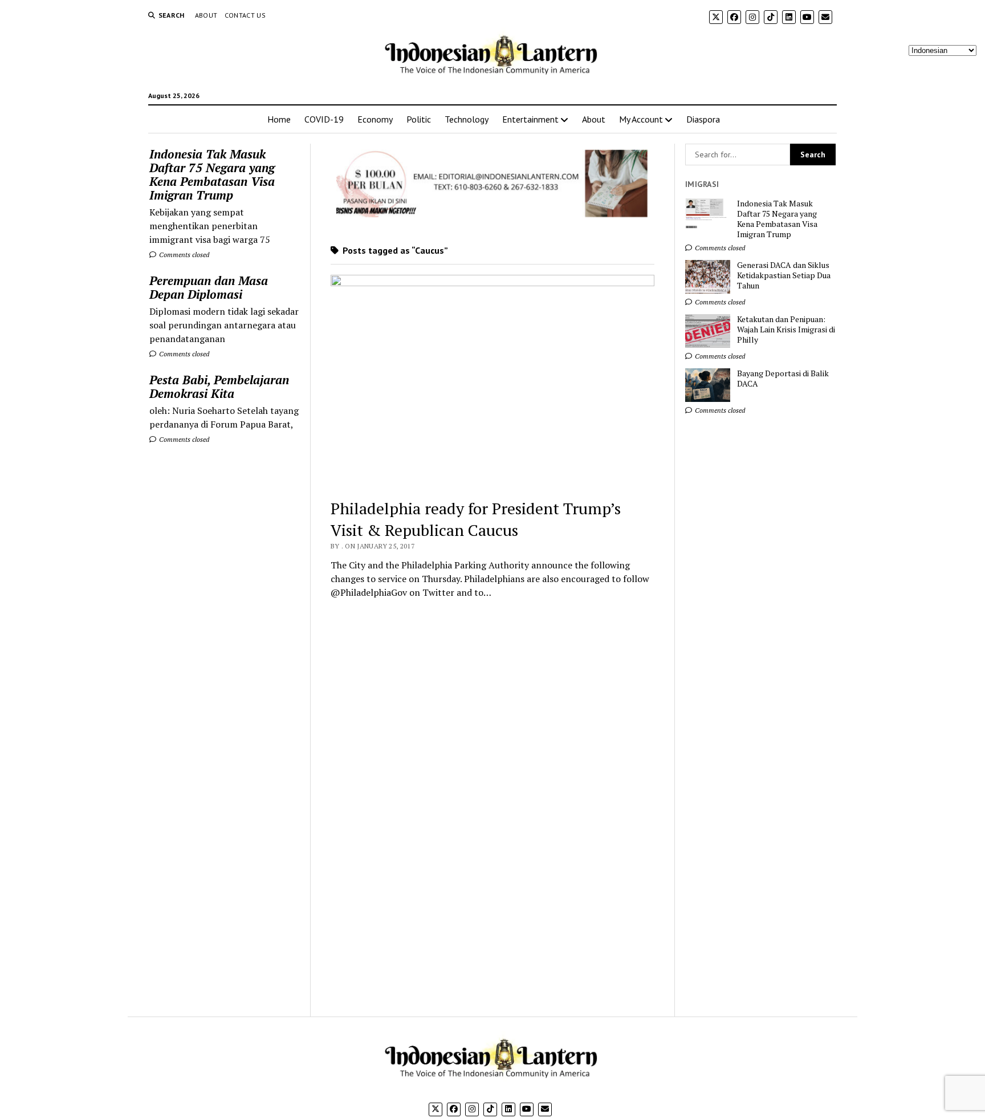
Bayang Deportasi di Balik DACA (783, 378)
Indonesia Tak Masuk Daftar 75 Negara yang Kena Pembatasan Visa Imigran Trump (212, 174)
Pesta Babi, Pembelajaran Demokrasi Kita (219, 386)
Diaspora (703, 119)
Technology (467, 119)
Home (279, 119)
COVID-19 (324, 119)
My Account (641, 119)
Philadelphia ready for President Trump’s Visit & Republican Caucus (476, 519)
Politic (418, 119)
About (206, 15)
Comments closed (183, 254)
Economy (375, 119)
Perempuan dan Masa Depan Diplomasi (208, 287)
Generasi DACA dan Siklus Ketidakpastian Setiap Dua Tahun (784, 275)
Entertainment (530, 119)
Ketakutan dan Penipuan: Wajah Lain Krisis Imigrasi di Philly (786, 329)
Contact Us (245, 15)
